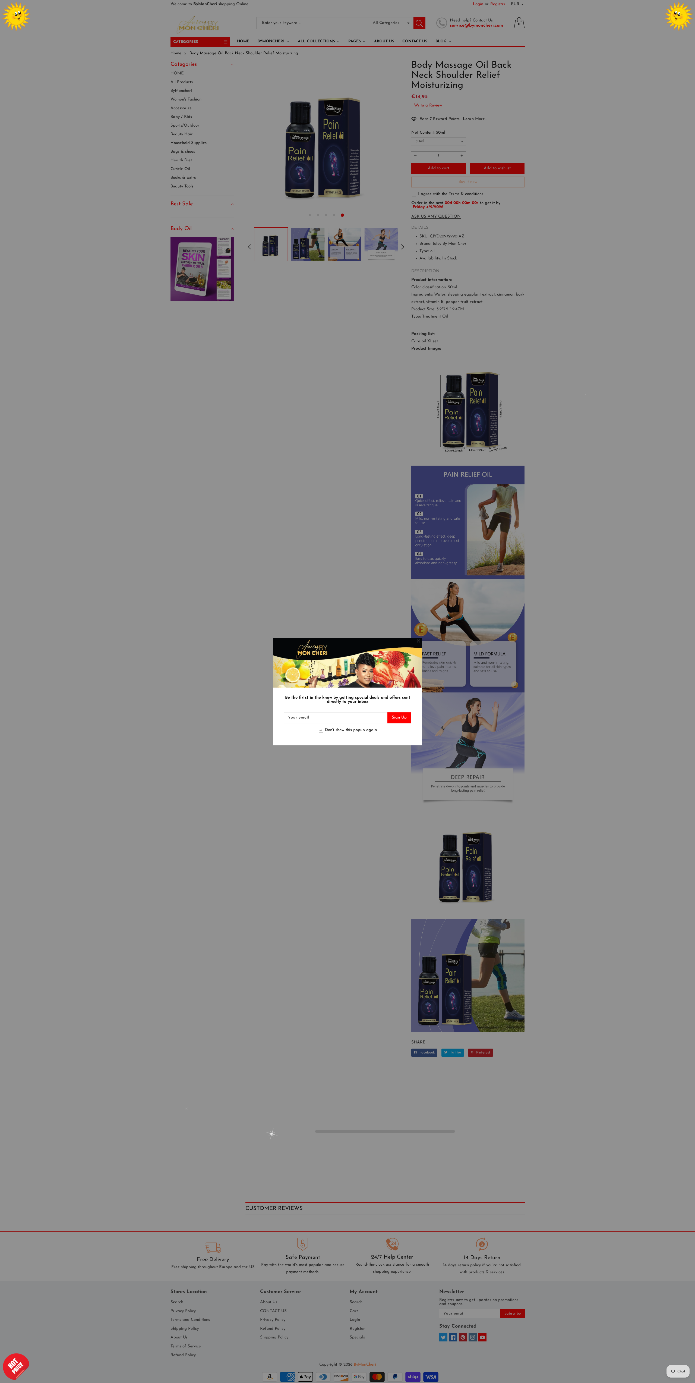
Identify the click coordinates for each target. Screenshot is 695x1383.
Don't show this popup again (351, 730)
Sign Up (399, 718)
